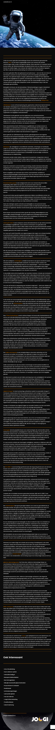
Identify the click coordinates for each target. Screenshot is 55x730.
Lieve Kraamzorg (9, 705)
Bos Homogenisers (9, 680)
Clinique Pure (44, 100)
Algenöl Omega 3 (8, 391)
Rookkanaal (7, 688)
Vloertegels (6, 430)
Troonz (23, 636)
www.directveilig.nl (9, 674)
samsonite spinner (9, 694)
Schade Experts (17, 554)
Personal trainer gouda (9, 183)
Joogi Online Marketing (10, 699)
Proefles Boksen (8, 702)
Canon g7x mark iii (8, 223)
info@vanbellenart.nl (9, 715)
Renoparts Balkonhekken (11, 677)
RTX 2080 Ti (8, 467)
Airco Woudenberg (9, 669)
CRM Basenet (7, 105)
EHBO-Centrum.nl (8, 606)
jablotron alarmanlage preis (11, 562)
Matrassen (6, 147)
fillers (9, 62)
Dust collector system (10, 672)
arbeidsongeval (10, 505)
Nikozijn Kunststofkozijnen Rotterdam (15, 683)
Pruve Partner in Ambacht (11, 685)
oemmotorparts (17, 303)
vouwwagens (18, 261)
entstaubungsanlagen (10, 691)
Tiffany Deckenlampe (12, 315)
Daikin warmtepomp (11, 352)
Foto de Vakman (9, 696)
